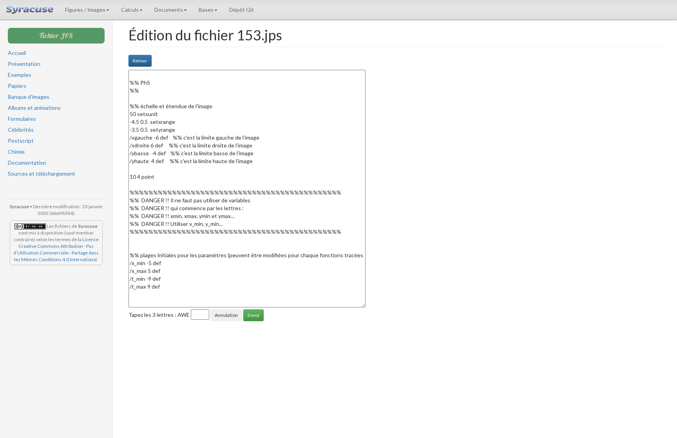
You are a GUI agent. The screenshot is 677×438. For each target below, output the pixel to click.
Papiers (17, 85)
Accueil (17, 52)
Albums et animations (34, 107)
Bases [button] (206, 9)
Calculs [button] (130, 9)
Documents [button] (168, 9)
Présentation (24, 63)
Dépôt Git (241, 9)
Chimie (16, 151)
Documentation (27, 162)
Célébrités (21, 129)
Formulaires (22, 118)
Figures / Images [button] (85, 9)
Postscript (21, 140)
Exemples (19, 74)
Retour (140, 61)
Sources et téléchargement (41, 173)
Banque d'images (28, 96)
